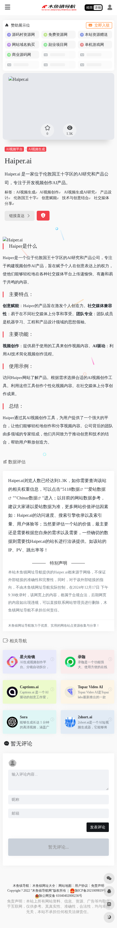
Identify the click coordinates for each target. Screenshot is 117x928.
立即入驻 (102, 25)
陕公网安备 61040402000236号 (60, 896)
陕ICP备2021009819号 (90, 890)
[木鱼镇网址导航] (58, 7)
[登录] (110, 8)
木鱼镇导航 (21, 886)
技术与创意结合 (75, 198)
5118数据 (71, 489)
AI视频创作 (49, 192)
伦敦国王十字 (25, 198)
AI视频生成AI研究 (79, 192)
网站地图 (65, 886)
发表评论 (97, 827)
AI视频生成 (36, 149)
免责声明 (97, 886)
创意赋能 (49, 198)
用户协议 (81, 886)
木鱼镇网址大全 (43, 886)
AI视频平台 (14, 149)
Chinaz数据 (27, 498)
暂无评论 (21, 744)
